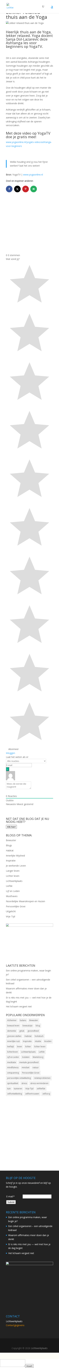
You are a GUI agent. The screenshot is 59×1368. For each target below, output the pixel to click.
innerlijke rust (13, 1041)
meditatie (11, 1062)
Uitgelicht (11, 911)
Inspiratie (11, 860)
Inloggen (10, 753)
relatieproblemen (42, 1078)
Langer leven (13, 870)
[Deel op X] (17, 189)
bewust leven (13, 1025)
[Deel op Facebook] (9, 189)
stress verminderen (39, 1083)
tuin (9, 1088)
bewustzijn (27, 1025)
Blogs (9, 845)
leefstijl (10, 1046)
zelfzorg (46, 1093)
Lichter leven (12, 875)
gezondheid (33, 1030)
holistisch (39, 1036)
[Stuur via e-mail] (34, 189)
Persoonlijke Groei (15, 906)
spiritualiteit (12, 1083)
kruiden (47, 1041)
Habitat (10, 850)
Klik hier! (11, 826)
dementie (11, 1030)
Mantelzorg (38, 1057)
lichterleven (12, 1051)
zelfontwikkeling (14, 1093)
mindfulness (13, 1067)
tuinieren (18, 1088)
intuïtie (38, 1041)
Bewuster (11, 840)
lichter (28, 1046)
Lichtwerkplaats (14, 881)
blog (38, 1025)
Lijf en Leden (13, 891)
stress (24, 1083)
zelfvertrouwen (32, 1093)
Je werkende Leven (16, 865)
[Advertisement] (29, 223)
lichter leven (39, 1046)
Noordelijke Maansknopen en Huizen (25, 901)
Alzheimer (12, 1020)
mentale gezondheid (29, 1062)
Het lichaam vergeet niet (19, 1006)
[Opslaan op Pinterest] (26, 189)
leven (19, 1046)
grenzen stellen (14, 1036)
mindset (25, 1067)
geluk (21, 1030)
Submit (11, 1202)
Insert (29, 1366)
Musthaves (12, 896)
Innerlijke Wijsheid (15, 855)
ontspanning (13, 1072)
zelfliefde (41, 1088)
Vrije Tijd (10, 916)
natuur (36, 1067)
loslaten (26, 1057)
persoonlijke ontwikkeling (19, 1078)
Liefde (9, 885)
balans (23, 1020)
